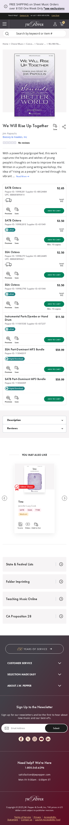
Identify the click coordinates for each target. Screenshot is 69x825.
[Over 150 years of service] (34, 649)
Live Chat (55, 15)
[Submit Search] (7, 34)
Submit (56, 728)
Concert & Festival (30, 43)
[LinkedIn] (48, 739)
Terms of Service (22, 817)
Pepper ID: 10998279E (15, 288)
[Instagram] (34, 739)
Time (21, 501)
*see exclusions (54, 8)
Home (6, 43)
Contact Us (24, 15)
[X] (28, 739)
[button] (34, 84)
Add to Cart (54, 211)
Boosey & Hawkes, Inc (15, 137)
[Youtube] (41, 739)
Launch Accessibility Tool (47, 819)
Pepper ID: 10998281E (15, 224)
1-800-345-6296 (34, 767)
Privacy (37, 817)
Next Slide (64, 498)
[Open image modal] (34, 86)
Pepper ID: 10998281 (15, 191)
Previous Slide (4, 498)
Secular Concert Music (41, 43)
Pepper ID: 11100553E (15, 323)
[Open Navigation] (4, 24)
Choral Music (17, 43)
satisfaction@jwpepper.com (34, 774)
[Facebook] (21, 739)
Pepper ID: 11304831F (15, 353)
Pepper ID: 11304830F (15, 383)
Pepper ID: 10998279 (15, 256)
